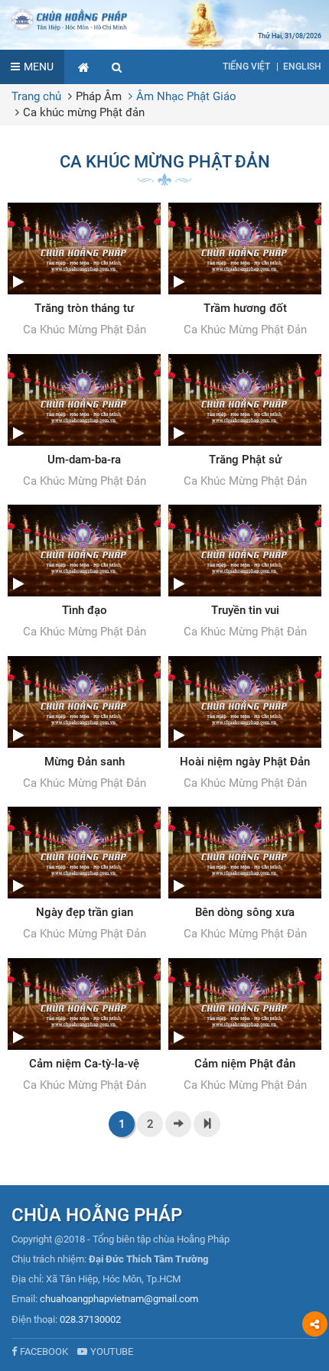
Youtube (111, 1351)
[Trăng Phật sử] (244, 422)
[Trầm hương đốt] (244, 271)
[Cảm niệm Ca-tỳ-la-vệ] (84, 1026)
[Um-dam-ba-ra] (84, 422)
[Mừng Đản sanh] (84, 724)
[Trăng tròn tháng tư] (84, 271)
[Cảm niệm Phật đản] (244, 1026)
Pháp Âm (99, 96)
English (302, 66)
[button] (117, 67)
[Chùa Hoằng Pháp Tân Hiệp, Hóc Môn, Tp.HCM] (164, 19)
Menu (39, 66)
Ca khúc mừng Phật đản (84, 112)
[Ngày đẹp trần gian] (84, 875)
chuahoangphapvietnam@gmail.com (119, 1298)
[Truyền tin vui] (244, 573)
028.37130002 (90, 1319)
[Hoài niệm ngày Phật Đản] (244, 724)
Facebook (44, 1351)
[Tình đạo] (84, 573)
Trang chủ (36, 96)
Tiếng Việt (246, 66)
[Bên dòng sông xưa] (244, 875)
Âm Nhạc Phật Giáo (186, 96)
